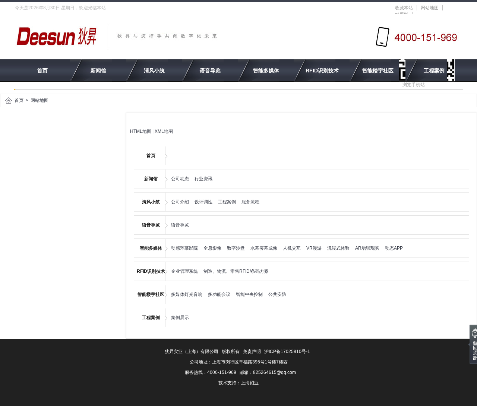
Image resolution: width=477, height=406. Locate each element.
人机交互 (292, 248)
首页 (42, 71)
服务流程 (250, 201)
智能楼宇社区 (378, 71)
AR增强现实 (367, 248)
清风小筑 (154, 71)
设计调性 (203, 201)
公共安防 (277, 294)
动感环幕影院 (184, 248)
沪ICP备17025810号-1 (287, 351)
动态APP (394, 248)
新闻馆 (98, 71)
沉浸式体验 (338, 248)
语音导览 (210, 71)
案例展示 (180, 317)
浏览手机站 (413, 84)
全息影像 (212, 248)
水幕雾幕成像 (263, 248)
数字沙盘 (236, 248)
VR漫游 (314, 248)
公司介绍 (180, 201)
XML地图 (164, 131)
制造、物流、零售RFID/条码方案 (236, 271)
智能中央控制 (249, 294)
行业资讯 (203, 178)
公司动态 (180, 178)
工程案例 (434, 71)
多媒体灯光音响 (186, 294)
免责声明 (252, 351)
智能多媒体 (266, 71)
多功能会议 (219, 294)
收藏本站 (404, 7)
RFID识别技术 (322, 71)
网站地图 (430, 7)
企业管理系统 (184, 271)
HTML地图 (140, 131)
